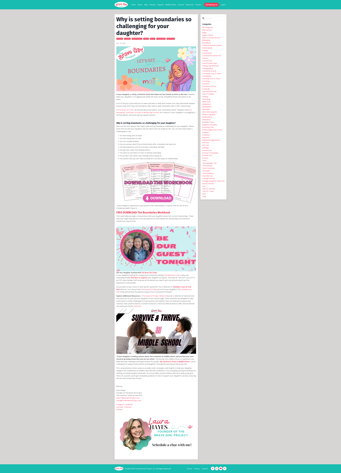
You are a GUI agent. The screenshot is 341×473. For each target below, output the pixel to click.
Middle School (170, 5)
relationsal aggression (211, 140)
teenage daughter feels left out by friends (213, 182)
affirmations (207, 30)
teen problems (208, 173)
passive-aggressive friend (212, 130)
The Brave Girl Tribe (126, 110)
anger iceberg (207, 35)
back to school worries (211, 38)
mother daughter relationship (209, 115)
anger (204, 32)
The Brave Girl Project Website (154, 296)
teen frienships (208, 168)
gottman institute (209, 86)
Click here (137, 306)
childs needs (207, 48)
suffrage (205, 148)
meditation (206, 104)
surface (205, 158)
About (140, 5)
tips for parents (208, 189)
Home (133, 5)
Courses (181, 5)
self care (205, 142)
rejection (205, 137)
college (205, 50)
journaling (206, 99)
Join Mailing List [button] (211, 5)
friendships (127, 38)
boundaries (119, 38)
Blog (146, 5)
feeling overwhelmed (210, 66)
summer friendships (210, 153)
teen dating (207, 166)
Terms (189, 469)
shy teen (152, 38)
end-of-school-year (209, 63)
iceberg (205, 96)
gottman (205, 84)
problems (146, 38)
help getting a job (209, 91)
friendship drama (209, 71)
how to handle (208, 94)
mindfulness (207, 107)
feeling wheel (207, 68)
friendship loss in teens (211, 73)
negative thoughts (209, 125)
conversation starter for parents (211, 56)
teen (204, 160)
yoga (204, 196)
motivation (206, 119)
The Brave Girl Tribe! (149, 273)
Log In (223, 5)
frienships (206, 81)
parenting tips (208, 127)
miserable (206, 109)
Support (160, 5)
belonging (206, 40)
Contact (198, 5)
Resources (190, 5)
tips (204, 186)
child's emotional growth (212, 45)
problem (205, 132)
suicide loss (207, 150)
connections (207, 53)
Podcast (152, 5)
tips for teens (170, 38)
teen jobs (206, 171)
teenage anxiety (161, 38)
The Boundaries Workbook (153, 212)
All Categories (207, 27)
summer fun (207, 155)
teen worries (207, 176)
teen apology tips (209, 163)
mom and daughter (137, 38)
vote (204, 194)
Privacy (197, 469)
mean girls (206, 102)
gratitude (206, 89)
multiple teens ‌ (208, 122)
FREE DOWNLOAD (126, 212)
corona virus (207, 61)
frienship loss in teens (211, 79)
